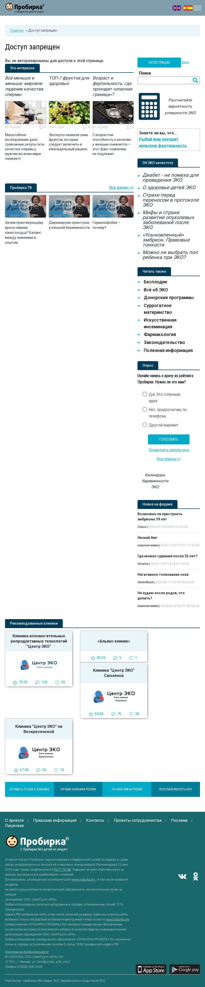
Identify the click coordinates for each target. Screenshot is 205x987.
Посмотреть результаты (169, 450)
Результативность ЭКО (175, 789)
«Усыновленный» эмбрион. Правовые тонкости (166, 239)
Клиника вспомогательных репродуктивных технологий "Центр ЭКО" (39, 641)
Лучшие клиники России (78, 789)
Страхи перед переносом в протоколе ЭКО (170, 199)
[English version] (176, 7)
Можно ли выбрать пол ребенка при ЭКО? (170, 255)
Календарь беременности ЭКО (155, 481)
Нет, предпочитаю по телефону (168, 412)
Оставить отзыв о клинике (29, 789)
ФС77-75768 (62, 869)
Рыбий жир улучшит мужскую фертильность (163, 142)
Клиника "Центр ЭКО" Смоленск (113, 673)
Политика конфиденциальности (26, 952)
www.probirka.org (84, 879)
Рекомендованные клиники (34, 623)
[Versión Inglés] (188, 7)
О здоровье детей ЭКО (169, 187)
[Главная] (25, 9)
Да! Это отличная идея (164, 397)
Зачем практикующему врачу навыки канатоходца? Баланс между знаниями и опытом (24, 233)
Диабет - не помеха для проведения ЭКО (170, 177)
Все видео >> (121, 187)
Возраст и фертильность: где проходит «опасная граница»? (112, 86)
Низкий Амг (148, 538)
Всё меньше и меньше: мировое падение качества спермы (24, 86)
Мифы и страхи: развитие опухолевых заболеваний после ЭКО (168, 220)
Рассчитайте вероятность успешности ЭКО (180, 106)
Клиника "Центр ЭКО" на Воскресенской (38, 729)
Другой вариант (163, 425)
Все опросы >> (169, 459)
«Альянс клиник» (114, 641)
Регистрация (159, 63)
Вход (185, 62)
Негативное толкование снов (163, 574)
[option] (25, 118)
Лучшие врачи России (127, 789)
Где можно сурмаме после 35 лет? (168, 556)
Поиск (145, 73)
